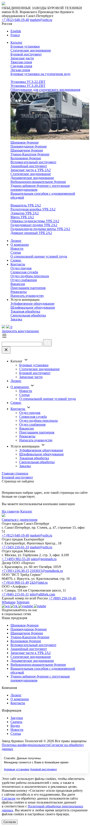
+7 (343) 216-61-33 (15, 547)
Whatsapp (9, 602)
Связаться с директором (19, 519)
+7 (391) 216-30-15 (15, 571)
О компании (19, 244)
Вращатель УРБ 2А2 (25, 205)
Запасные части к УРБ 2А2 (30, 170)
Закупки (16, 718)
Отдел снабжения (23, 280)
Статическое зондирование (30, 50)
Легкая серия (20, 70)
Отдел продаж (21, 268)
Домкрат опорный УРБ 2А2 (31, 233)
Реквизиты (18, 292)
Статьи (15, 252)
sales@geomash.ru (44, 559)
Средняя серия (21, 66)
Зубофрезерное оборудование (32, 303)
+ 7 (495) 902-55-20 (16, 559)
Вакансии (17, 284)
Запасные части (22, 58)
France (15, 35)
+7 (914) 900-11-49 (15, 582)
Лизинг (16, 241)
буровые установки (16, 769)
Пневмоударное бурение (28, 146)
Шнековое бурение (24, 142)
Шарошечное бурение (26, 150)
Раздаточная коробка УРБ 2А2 (32, 209)
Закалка (16, 319)
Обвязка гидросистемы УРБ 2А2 (34, 221)
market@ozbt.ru (41, 20)
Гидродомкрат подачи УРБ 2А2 (33, 225)
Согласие (9, 798)
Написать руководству (27, 296)
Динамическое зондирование (32, 178)
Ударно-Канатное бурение (29, 154)
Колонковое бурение (25, 158)
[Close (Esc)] (6, 350)
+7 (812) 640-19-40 (15, 20)
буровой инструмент (43, 769)
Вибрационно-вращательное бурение (38, 182)
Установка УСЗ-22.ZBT (27, 82)
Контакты (17, 264)
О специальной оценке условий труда (38, 256)
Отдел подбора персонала (29, 276)
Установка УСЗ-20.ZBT (27, 86)
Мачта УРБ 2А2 (22, 217)
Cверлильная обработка (28, 315)
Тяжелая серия (21, 62)
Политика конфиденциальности (26, 745)
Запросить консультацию (20, 331)
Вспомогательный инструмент (33, 162)
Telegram (22, 602)
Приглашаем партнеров (28, 288)
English (15, 31)
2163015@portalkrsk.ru (46, 571)
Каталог (16, 42)
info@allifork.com (42, 594)
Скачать (16, 722)
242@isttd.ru (39, 582)
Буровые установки (25, 46)
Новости (16, 248)
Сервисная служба (24, 272)
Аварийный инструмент (28, 166)
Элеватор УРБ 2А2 (24, 213)
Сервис (15, 260)
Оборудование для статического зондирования (45, 89)
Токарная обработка (25, 311)
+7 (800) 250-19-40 (62, 598)
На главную (10, 511)
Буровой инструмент (26, 54)
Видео (15, 726)
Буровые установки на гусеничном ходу (40, 74)
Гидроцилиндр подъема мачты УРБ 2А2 (40, 229)
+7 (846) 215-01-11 (15, 594)
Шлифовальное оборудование (32, 307)
